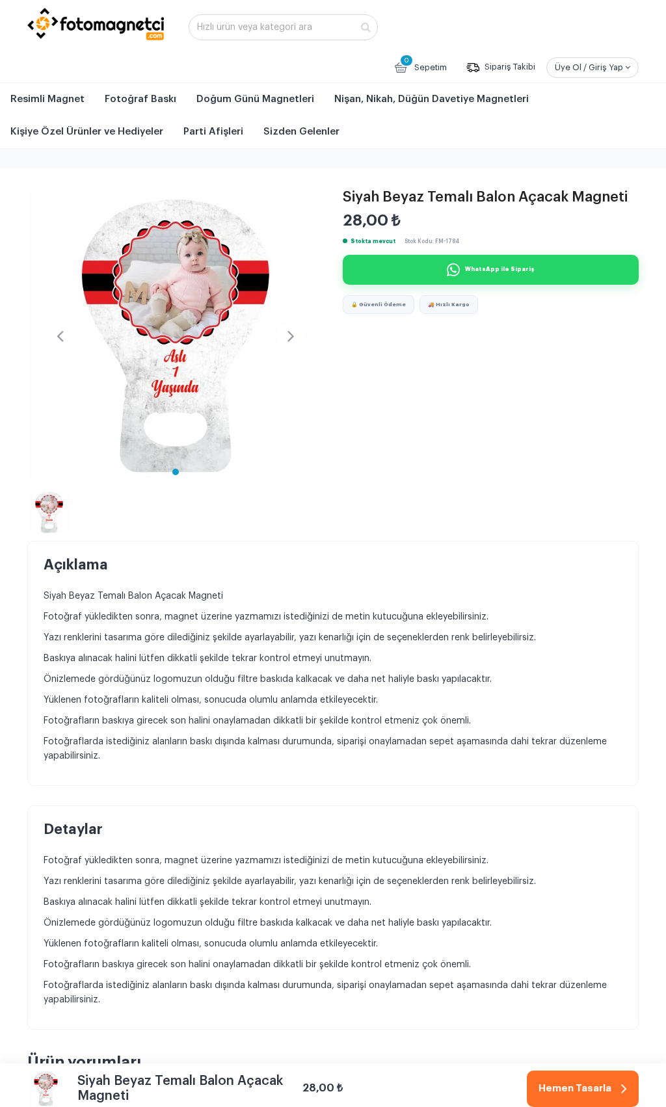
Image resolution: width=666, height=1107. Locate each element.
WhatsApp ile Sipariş (500, 269)
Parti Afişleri (213, 132)
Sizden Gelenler (301, 132)
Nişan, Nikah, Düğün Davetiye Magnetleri (431, 99)
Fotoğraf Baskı (140, 99)
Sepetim (425, 64)
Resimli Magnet (47, 99)
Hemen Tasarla (575, 1088)
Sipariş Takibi (509, 67)
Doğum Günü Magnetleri (255, 99)
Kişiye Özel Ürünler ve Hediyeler (86, 132)
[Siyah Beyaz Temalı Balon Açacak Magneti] (175, 336)
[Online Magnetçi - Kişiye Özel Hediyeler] (95, 24)
